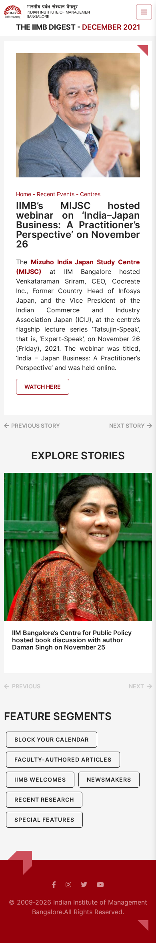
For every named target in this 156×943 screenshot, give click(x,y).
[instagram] (68, 885)
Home (23, 194)
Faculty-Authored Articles (63, 759)
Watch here (42, 386)
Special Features (44, 819)
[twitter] (84, 885)
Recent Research (44, 799)
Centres (90, 194)
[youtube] (100, 885)
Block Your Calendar (51, 739)
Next (136, 686)
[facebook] (54, 885)
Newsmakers (109, 779)
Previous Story (35, 425)
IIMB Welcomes (40, 779)
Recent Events (55, 194)
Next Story (127, 425)
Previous (26, 686)
